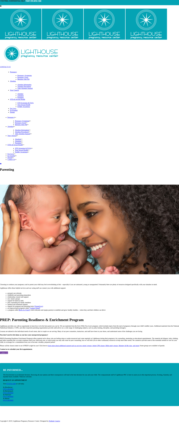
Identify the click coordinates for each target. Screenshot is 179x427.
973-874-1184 (11, 384)
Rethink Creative (54, 421)
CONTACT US (5, 67)
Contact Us (4, 353)
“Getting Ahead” (34, 308)
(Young (38, 306)
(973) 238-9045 (8, 389)
